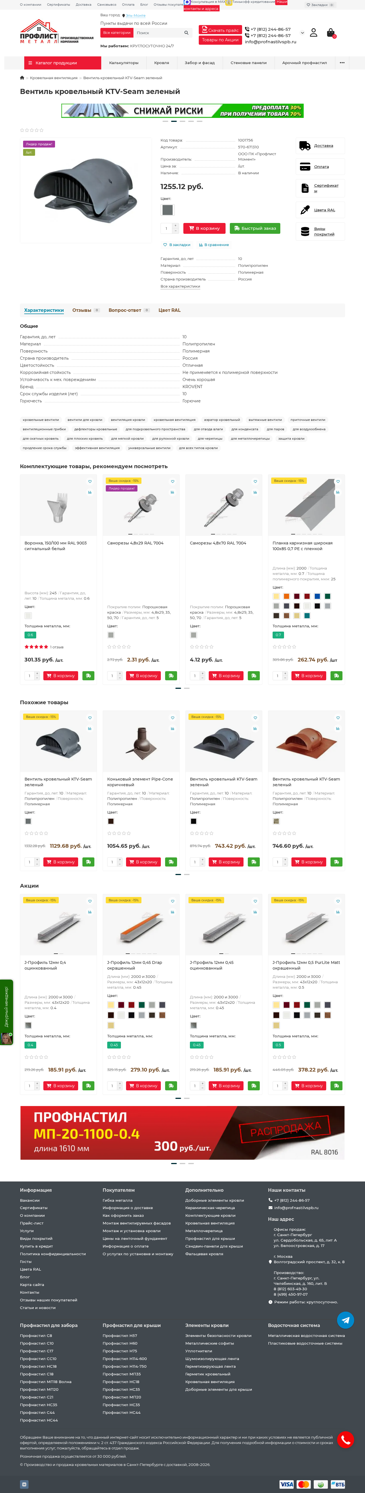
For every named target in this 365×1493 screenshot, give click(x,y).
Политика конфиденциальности (53, 1254)
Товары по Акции (220, 39)
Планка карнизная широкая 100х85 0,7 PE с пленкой (303, 545)
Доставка (84, 5)
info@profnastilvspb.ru (271, 41)
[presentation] (20, 578)
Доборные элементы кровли (214, 1200)
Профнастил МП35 (122, 1374)
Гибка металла (118, 1200)
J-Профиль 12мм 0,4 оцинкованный (45, 965)
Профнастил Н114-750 (125, 1366)
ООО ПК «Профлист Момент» (257, 156)
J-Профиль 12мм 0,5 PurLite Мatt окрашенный (306, 965)
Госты (26, 1261)
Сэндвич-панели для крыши (214, 1246)
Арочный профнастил (304, 62)
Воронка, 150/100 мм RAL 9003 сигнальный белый (56, 545)
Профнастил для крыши (210, 1238)
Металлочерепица (204, 1230)
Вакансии (30, 1200)
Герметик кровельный (207, 1374)
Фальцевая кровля (204, 1254)
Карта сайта (32, 1284)
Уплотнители (198, 1351)
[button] (165, 121)
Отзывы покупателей (172, 5)
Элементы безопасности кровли (218, 1335)
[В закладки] (90, 482)
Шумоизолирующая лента (212, 1358)
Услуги (27, 1230)
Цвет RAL (170, 310)
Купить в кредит (36, 1246)
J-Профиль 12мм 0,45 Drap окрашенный (134, 965)
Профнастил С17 (36, 1351)
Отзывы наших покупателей (48, 1300)
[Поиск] (186, 32)
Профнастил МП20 (39, 1389)
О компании (30, 5)
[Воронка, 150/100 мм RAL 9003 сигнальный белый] (58, 507)
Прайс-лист (32, 1223)
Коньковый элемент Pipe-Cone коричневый (140, 782)
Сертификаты (58, 5)
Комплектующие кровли (210, 1215)
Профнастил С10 (37, 1343)
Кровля (161, 62)
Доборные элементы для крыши (218, 1389)
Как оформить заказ (123, 1215)
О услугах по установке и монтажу (138, 1254)
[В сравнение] (90, 492)
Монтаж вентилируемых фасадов (137, 1223)
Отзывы (85, 310)
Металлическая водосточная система (306, 1335)
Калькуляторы (124, 62)
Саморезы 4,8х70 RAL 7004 (218, 543)
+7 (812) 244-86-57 (270, 29)
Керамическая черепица (210, 1207)
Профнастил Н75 (120, 1351)
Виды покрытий (36, 1238)
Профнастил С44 (37, 1412)
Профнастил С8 (36, 1335)
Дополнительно (204, 1190)
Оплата (128, 5)
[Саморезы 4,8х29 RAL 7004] (141, 507)
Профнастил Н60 (120, 1343)
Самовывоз (106, 5)
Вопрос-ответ (128, 310)
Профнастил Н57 (120, 1335)
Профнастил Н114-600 (125, 1358)
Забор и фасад (200, 62)
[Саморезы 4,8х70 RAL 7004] (224, 507)
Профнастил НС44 (39, 1420)
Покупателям (119, 1190)
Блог (144, 5)
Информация (36, 1190)
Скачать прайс (223, 30)
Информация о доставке (128, 1207)
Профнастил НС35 (38, 1404)
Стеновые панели (249, 62)
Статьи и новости (38, 1307)
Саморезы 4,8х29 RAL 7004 (135, 543)
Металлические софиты (209, 1343)
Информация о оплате (126, 1246)
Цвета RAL (30, 1269)
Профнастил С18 (37, 1374)
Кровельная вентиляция (54, 77)
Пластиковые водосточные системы (305, 1343)
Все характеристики (180, 286)
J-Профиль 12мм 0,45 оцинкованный (212, 965)
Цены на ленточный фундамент (135, 1238)
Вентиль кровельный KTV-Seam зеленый (58, 782)
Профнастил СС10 (38, 1358)
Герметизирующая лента (210, 1366)
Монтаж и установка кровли (132, 1230)
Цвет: (166, 198)
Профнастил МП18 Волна (46, 1381)
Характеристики (44, 310)
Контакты (29, 1292)
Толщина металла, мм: (47, 626)
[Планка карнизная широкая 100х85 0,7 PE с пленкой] (306, 507)
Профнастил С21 (36, 1397)
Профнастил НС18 (38, 1366)
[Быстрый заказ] (88, 675)
